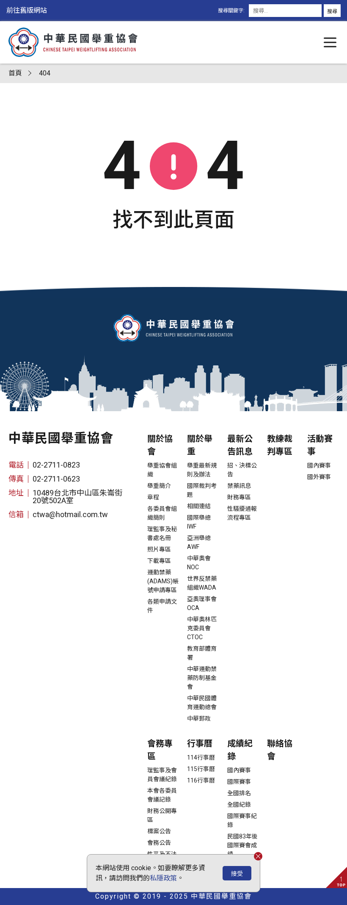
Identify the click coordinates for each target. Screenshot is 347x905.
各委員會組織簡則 (162, 513)
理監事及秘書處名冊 (162, 533)
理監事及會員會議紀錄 (162, 774)
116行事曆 (201, 780)
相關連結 (199, 506)
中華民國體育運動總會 (202, 702)
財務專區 (239, 497)
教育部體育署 (202, 653)
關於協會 (160, 445)
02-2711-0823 (56, 464)
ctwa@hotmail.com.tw (70, 514)
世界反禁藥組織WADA (202, 583)
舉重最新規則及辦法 (202, 470)
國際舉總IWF (199, 522)
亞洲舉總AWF (199, 542)
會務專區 (160, 749)
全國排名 (239, 793)
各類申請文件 (162, 606)
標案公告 (159, 831)
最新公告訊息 (240, 445)
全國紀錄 (239, 804)
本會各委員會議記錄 (162, 795)
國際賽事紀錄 (242, 820)
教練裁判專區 (279, 445)
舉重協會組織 (162, 470)
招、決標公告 (242, 470)
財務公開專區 (162, 815)
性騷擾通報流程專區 (242, 513)
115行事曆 (201, 769)
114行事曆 (201, 757)
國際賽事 (239, 781)
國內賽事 (319, 465)
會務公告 (159, 842)
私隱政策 (163, 878)
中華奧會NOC (199, 563)
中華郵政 (199, 718)
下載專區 (159, 560)
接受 (237, 873)
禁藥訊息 (239, 485)
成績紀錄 (240, 749)
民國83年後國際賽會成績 (242, 845)
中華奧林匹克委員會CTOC (202, 628)
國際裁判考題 (202, 490)
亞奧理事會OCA (202, 603)
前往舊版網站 (26, 10)
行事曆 (199, 743)
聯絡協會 (279, 749)
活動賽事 (320, 445)
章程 (153, 497)
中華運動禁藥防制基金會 (202, 678)
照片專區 (159, 549)
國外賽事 (319, 476)
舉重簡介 (159, 485)
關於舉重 (199, 445)
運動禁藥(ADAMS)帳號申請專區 (163, 581)
